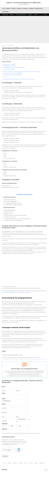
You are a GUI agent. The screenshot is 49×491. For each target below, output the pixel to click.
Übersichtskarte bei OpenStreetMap (24, 194)
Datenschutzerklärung (21, 14)
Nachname (18, 390)
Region (17, 416)
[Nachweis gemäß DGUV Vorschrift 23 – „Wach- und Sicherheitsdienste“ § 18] (9, 480)
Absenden (5, 456)
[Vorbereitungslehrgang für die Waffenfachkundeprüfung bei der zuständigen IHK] (39, 480)
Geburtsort (5, 429)
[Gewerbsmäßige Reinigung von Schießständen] (24, 480)
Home (3, 8)
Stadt (3, 416)
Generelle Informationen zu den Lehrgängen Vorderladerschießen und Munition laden (21, 71)
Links (5, 76)
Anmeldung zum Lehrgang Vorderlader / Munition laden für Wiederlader (18, 79)
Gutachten (13, 8)
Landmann (31, 8)
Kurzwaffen (25, 8)
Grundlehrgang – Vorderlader (9, 64)
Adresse (4, 404)
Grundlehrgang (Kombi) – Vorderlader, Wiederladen (14, 67)
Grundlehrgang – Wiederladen (9, 65)
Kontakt (36, 14)
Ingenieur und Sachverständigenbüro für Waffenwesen (23, 2)
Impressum (12, 14)
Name (3, 386)
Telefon (4, 398)
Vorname (3, 390)
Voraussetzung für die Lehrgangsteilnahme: (13, 73)
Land (17, 421)
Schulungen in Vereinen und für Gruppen (13, 74)
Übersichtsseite (37, 357)
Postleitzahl (4, 421)
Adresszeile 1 (4, 408)
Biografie (30, 14)
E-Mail (4, 393)
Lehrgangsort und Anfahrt (9, 69)
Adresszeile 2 (4, 412)
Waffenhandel (5, 11)
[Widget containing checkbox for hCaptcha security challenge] (11, 449)
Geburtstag (5, 423)
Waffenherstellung (38, 8)
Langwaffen (19, 8)
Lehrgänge (8, 8)
